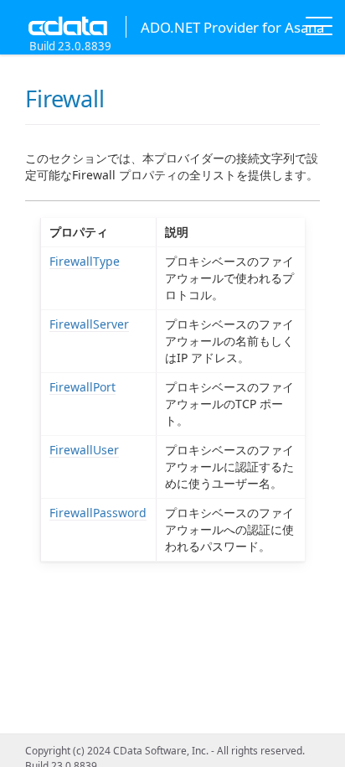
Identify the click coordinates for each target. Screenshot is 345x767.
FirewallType (84, 261)
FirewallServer (89, 324)
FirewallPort (82, 387)
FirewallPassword (98, 513)
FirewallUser (84, 450)
